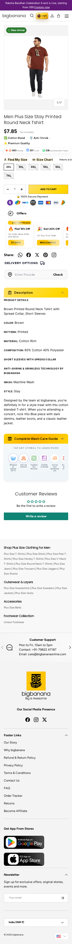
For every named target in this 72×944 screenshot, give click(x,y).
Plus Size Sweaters (42, 588)
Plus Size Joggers (47, 568)
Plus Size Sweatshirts (17, 588)
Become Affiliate (15, 811)
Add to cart (48, 189)
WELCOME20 (48, 242)
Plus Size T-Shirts (14, 554)
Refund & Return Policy (20, 757)
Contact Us (11, 780)
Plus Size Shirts (36, 554)
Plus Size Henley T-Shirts (28, 558)
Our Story (10, 742)
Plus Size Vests (24, 593)
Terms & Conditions (17, 773)
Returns (9, 803)
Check (58, 274)
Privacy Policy (13, 765)
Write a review (36, 516)
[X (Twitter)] (37, 255)
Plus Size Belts (12, 607)
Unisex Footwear (14, 622)
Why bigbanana (14, 750)
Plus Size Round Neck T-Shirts (34, 563)
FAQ (7, 788)
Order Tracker (13, 796)
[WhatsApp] (20, 255)
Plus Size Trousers (24, 568)
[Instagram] (54, 255)
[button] (58, 15)
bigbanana (17, 934)
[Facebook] (28, 255)
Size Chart (45, 159)
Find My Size (19, 159)
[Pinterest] (45, 255)
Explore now (42, 7)
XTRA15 (16, 242)
